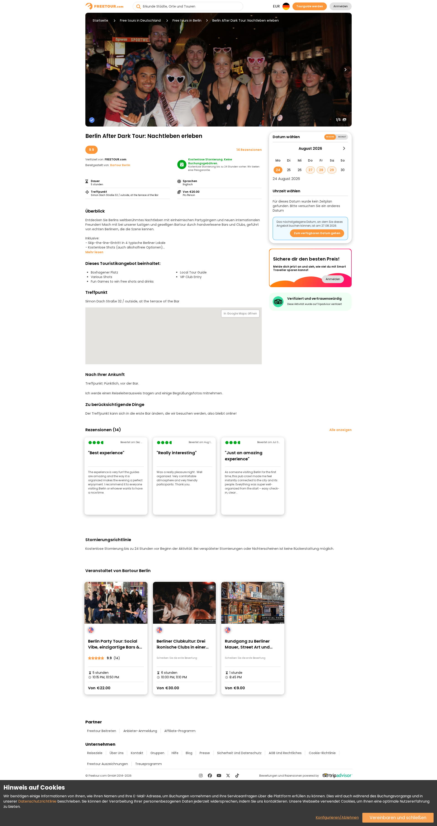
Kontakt (137, 753)
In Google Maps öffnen (240, 313)
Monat (342, 137)
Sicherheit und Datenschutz (239, 753)
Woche (330, 137)
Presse (205, 753)
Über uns (117, 753)
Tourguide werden (309, 6)
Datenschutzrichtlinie (37, 801)
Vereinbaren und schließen (398, 818)
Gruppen (157, 753)
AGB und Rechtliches (285, 753)
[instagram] (200, 775)
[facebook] (210, 775)
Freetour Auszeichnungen (107, 764)
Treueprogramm (148, 764)
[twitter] (228, 775)
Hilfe (175, 753)
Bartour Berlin (120, 165)
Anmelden (340, 6)
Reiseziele (94, 753)
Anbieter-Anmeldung (140, 731)
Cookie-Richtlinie (322, 753)
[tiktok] (237, 775)
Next (345, 69)
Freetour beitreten (101, 731)
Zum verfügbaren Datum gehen (317, 233)
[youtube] (219, 775)
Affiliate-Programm (180, 731)
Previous (91, 69)
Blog (189, 753)
